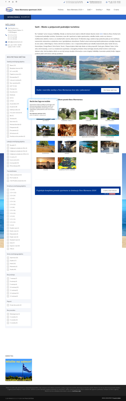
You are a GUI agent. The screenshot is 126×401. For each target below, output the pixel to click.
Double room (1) (14, 228)
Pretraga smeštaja (110, 90)
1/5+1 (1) (12, 219)
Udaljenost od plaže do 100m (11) (19, 154)
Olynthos (45, 153)
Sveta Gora (110, 137)
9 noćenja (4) (13, 284)
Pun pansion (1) (14, 130)
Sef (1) (11, 98)
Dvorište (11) (13, 92)
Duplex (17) (13, 260)
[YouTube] (12, 2)
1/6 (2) (12, 225)
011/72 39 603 (12, 39)
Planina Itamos (67, 120)
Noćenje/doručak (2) (15, 124)
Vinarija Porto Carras (67, 170)
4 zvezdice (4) (14, 320)
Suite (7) (12, 243)
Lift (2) (12, 101)
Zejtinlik (46, 120)
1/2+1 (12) (13, 192)
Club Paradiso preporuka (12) (18, 181)
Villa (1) (12, 249)
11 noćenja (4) (14, 290)
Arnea (67, 153)
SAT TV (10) (13, 86)
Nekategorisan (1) (15, 314)
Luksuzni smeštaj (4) (15, 80)
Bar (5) (11, 115)
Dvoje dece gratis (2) (15, 305)
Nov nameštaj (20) (15, 83)
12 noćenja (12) (14, 293)
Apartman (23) (14, 257)
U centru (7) (13, 157)
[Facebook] (5, 2)
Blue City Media (117, 398)
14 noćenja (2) (14, 296)
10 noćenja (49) (14, 287)
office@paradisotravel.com (95, 1)
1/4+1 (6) (12, 210)
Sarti (101, 34)
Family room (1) (14, 231)
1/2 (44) (12, 189)
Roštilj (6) (12, 95)
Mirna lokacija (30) (15, 166)
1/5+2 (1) (12, 222)
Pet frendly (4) (14, 178)
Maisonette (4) (14, 234)
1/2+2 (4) (12, 195)
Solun (45, 170)
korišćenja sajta (76, 391)
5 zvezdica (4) (13, 323)
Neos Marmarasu (76, 99)
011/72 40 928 (12, 37)
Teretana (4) (13, 118)
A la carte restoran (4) (16, 112)
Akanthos (109, 153)
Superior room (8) (15, 246)
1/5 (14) (12, 216)
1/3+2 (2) (12, 204)
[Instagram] (16, 2)
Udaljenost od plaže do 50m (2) (18, 151)
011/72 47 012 (12, 35)
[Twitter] (9, 2)
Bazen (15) (13, 65)
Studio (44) (13, 269)
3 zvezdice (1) (14, 317)
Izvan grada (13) (14, 163)
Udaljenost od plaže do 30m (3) (18, 148)
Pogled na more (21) (15, 74)
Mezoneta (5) (13, 266)
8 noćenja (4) (13, 281)
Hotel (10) (13, 263)
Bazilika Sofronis (88, 137)
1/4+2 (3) (12, 213)
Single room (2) (14, 237)
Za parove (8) (13, 107)
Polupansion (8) (14, 127)
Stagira (88, 120)
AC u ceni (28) (14, 71)
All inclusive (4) (14, 133)
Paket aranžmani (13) (16, 175)
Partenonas (109, 120)
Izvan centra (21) (14, 160)
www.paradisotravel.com (96, 3)
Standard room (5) (15, 240)
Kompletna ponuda (110, 191)
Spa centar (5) (13, 121)
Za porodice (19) (14, 104)
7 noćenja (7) (13, 278)
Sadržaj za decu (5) (15, 109)
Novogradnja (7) (14, 77)
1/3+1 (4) (12, 201)
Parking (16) (13, 89)
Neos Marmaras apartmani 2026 (28, 9)
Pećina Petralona (67, 137)
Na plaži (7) (13, 145)
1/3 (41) (12, 198)
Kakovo (45, 137)
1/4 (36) (12, 207)
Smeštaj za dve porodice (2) (17, 136)
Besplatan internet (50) (16, 68)
